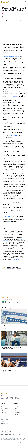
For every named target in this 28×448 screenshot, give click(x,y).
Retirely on (6, 20)
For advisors (17, 410)
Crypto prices (4, 410)
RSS (16, 428)
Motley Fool (6, 16)
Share (22, 20)
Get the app (3, 412)
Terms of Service (11, 428)
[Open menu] (25, 2)
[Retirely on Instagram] (8, 431)
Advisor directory (4, 408)
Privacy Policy (4, 428)
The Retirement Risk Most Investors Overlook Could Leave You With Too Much (13, 369)
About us (17, 408)
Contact (16, 416)
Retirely (5, 2)
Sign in (2, 421)
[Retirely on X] (2, 431)
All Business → (24, 308)
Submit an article (4, 423)
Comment (15, 20)
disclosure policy (16, 259)
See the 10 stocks (7, 224)
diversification (14, 135)
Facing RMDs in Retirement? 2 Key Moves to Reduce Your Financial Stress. (12, 348)
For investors (17, 412)
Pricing (16, 414)
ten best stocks (6, 216)
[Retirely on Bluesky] (5, 431)
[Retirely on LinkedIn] (10, 431)
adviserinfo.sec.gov (17, 440)
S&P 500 (15, 96)
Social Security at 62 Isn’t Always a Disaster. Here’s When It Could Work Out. (12, 326)
